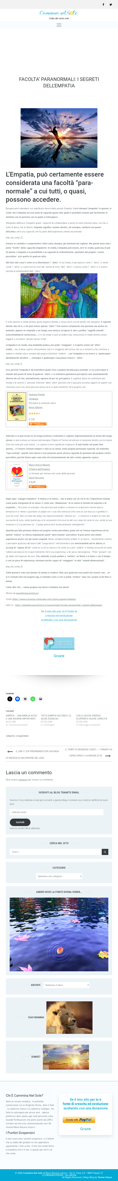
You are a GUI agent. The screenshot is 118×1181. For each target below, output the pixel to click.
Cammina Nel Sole (32, 1173)
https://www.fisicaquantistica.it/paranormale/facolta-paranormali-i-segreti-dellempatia (58, 605)
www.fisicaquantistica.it (27, 593)
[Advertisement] (59, 51)
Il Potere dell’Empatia (39, 469)
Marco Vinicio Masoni (39, 465)
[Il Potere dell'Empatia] (16, 475)
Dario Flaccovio (36, 477)
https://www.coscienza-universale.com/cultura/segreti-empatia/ (44, 599)
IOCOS (72, 1175)
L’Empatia (33, 398)
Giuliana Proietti (37, 394)
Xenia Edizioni (36, 407)
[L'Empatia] (16, 406)
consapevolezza (22, 736)
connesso (23, 779)
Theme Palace (105, 1177)
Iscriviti (20, 822)
